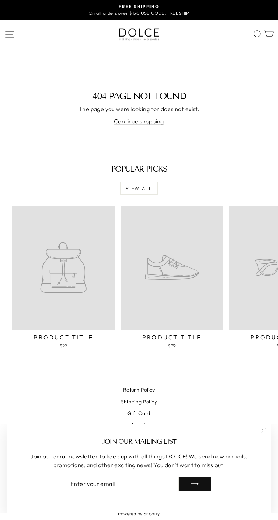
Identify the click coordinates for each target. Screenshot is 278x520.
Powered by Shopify (139, 513)
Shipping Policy (139, 401)
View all (139, 188)
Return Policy (139, 389)
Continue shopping (139, 121)
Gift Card (139, 413)
